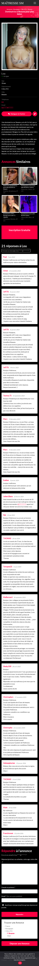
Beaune (30, 9)
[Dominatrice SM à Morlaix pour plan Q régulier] (10, 204)
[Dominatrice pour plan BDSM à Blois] (28, 204)
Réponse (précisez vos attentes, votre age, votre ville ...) (19, 860)
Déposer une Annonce (19, 943)
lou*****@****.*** (7, 107)
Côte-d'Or (24, 9)
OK (20, 963)
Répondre (19, 914)
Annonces (9, 9)
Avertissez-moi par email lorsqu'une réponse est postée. (19, 906)
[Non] (37, 959)
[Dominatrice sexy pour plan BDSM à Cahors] (28, 176)
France (7, 926)
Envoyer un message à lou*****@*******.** (16, 251)
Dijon (9, 936)
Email (12, 896)
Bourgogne (17, 9)
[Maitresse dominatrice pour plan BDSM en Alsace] (10, 176)
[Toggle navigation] (35, 3)
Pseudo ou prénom (8, 887)
